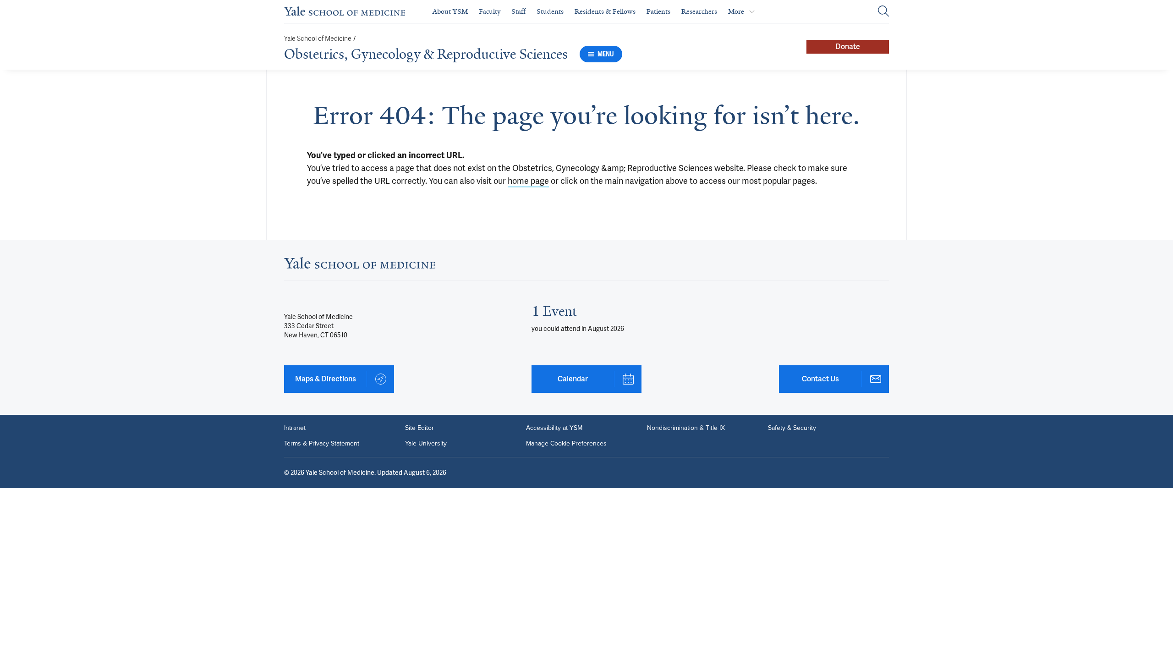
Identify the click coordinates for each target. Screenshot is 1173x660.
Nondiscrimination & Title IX (686, 428)
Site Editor (419, 428)
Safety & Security (792, 428)
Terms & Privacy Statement (321, 444)
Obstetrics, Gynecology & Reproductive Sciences (426, 54)
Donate (847, 46)
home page (528, 181)
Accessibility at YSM (554, 428)
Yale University (426, 444)
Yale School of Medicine (317, 39)
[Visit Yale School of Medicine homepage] (359, 265)
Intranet (295, 428)
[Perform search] (883, 12)
